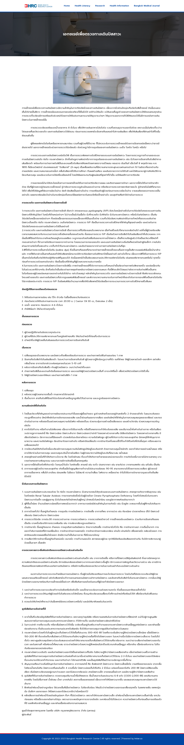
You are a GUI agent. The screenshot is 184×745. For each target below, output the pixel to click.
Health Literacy (82, 5)
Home (67, 5)
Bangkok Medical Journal (147, 5)
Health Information (119, 5)
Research (100, 5)
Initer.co (138, 738)
